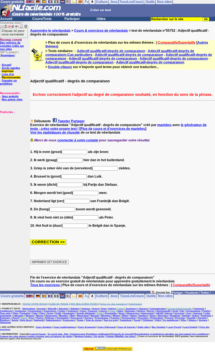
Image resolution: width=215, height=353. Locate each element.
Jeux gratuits (10, 96)
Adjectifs (52, 308)
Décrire (151, 311)
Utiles (101, 19)
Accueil (6, 19)
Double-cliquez (60, 67)
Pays (31, 318)
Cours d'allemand (106, 327)
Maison (39, 315)
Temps (80, 320)
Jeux (114, 296)
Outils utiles (144, 327)
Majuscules (51, 315)
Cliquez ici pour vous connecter (13, 32)
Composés (199, 308)
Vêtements (5, 322)
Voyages (203, 320)
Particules (5, 318)
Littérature (18, 315)
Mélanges (106, 315)
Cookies (110, 336)
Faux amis (5, 313)
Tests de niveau (93, 320)
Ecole (175, 311)
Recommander (11, 77)
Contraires (72, 311)
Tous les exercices (45, 285)
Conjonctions (35, 311)
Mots (72, 315)
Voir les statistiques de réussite (55, 132)
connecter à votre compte (77, 140)
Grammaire (69, 313)
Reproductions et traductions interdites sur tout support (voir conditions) (171, 334)
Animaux (85, 308)
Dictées (141, 311)
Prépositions (156, 318)
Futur (35, 313)
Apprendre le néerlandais (50, 30)
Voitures (192, 320)
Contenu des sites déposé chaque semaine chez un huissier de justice (36, 336)
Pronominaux (102, 318)
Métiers (116, 315)
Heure (122, 313)
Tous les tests (111, 320)
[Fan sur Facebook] (161, 293)
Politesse (50, 318)
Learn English (190, 327)
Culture (102, 296)
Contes (62, 311)
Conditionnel (6, 311)
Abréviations (28, 308)
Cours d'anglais (44, 327)
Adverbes (63, 308)
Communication (158, 308)
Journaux (198, 313)
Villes (183, 320)
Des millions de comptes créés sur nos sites (12, 44)
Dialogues (130, 311)
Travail (137, 320)
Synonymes (69, 320)
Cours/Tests (42, 19)
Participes (206, 315)
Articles (112, 308)
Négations (175, 315)
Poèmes (89, 318)
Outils (151, 296)
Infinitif (159, 313)
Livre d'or (8, 74)
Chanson (143, 308)
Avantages (7, 55)
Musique (94, 315)
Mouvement (83, 315)
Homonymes (133, 313)
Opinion (186, 315)
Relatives (5, 320)
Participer (72, 19)
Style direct (26, 320)
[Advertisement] (12, 135)
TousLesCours (132, 296)
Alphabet (74, 308)
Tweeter (64, 121)
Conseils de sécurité (122, 334)
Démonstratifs (163, 311)
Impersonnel (147, 313)
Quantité (191, 318)
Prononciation (129, 318)
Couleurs (92, 311)
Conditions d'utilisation (98, 334)
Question (202, 318)
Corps (83, 311)
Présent (169, 318)
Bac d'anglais (159, 327)
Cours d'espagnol (87, 327)
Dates (120, 311)
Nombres (143, 315)
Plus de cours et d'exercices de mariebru (112, 128)
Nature (133, 315)
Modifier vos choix (125, 336)
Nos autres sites (12, 99)
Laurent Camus (38, 334)
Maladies (63, 315)
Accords (41, 308)
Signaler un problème (8, 82)
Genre (50, 313)
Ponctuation (62, 318)
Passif (15, 318)
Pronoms (115, 318)
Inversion (179, 313)
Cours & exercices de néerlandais (101, 30)
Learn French (174, 327)
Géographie (111, 313)
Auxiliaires (131, 308)
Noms (153, 315)
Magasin (30, 315)
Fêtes (42, 313)
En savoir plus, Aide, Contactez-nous (66, 334)
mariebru (164, 125)
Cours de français (126, 327)
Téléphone (147, 320)
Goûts (58, 313)
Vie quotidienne (171, 320)
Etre (182, 311)
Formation (25, 313)
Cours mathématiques (65, 327)
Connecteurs (49, 311)
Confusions (20, 311)
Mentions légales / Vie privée (89, 336)
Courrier (103, 311)
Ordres (195, 315)
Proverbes (143, 318)
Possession (77, 318)
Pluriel (39, 318)
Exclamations (193, 311)
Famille (206, 311)
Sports (15, 320)
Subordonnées (53, 320)
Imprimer (8, 71)
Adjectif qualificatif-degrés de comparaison (111, 51)
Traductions (126, 320)
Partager (78, 121)
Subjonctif (39, 320)
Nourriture (163, 315)
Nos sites (165, 296)
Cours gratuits (12, 296)
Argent (95, 308)
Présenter (180, 318)
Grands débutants (86, 313)
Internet (169, 313)
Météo (125, 315)
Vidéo (158, 320)
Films (15, 313)
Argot (103, 308)
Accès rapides (11, 68)
